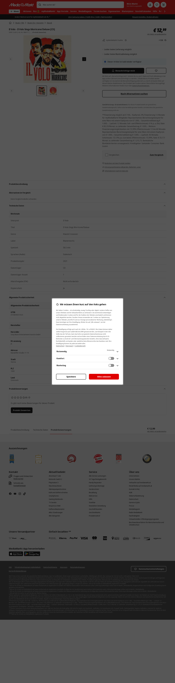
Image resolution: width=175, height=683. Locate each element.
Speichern (71, 376)
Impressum (69, 346)
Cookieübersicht (80, 346)
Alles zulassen (104, 376)
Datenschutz (60, 346)
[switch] (111, 358)
